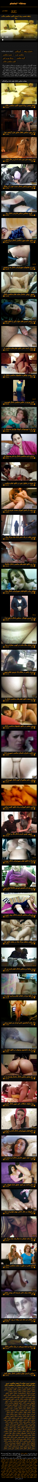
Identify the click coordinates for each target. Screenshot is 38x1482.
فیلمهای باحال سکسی (28, 1443)
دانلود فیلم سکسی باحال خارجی (25, 1399)
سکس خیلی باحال (24, 1422)
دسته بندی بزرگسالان (14, 11)
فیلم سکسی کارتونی (18, 1469)
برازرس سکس (12, 1465)
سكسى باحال (18, 1412)
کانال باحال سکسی (21, 1448)
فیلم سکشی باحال (25, 1441)
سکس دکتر (17, 1477)
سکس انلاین (34, 1459)
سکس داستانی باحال (11, 1422)
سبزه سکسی (7, 55)
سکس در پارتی (23, 1467)
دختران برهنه (28, 51)
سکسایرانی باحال (10, 1426)
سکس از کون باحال (29, 1416)
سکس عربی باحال (29, 1424)
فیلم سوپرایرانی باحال (19, 1439)
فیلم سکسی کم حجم (31, 1471)
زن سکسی (25, 1464)
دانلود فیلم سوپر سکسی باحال (17, 1395)
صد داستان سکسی (22, 1465)
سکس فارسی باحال (16, 1424)
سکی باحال (12, 1427)
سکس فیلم (10, 1474)
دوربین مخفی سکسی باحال (22, 1407)
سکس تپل (31, 1474)
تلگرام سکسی (21, 1461)
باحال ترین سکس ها (14, 1387)
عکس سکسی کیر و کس (14, 1464)
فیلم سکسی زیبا (27, 1468)
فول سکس (17, 1474)
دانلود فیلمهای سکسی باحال (13, 1403)
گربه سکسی (21, 58)
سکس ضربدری (21, 1462)
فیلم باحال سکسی (12, 1435)
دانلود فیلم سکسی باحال (12, 1397)
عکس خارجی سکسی (7, 1459)
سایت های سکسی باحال (23, 1410)
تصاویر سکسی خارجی (8, 1477)
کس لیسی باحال (9, 1448)
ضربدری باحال (30, 1431)
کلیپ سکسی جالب (9, 61)
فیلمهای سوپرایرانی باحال (13, 1443)
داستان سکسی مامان (13, 1467)
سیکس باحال (18, 1429)
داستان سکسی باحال (24, 1391)
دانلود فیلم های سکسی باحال (18, 1401)
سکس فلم (26, 1475)
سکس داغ (30, 1465)
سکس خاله (9, 1471)
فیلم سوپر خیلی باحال (17, 1437)
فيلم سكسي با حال (25, 1435)
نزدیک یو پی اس (8, 58)
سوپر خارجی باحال (24, 1414)
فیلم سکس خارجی (7, 1469)
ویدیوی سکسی (13, 1462)
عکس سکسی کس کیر (11, 1472)
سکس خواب (4, 1462)
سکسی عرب (19, 55)
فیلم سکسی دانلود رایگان (25, 1472)
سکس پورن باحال (22, 1426)
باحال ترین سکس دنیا (28, 1387)
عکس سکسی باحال (19, 1431)
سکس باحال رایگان (10, 1418)
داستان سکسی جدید (11, 1461)
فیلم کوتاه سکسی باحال (11, 1441)
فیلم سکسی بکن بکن (31, 1461)
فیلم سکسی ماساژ (6, 1475)
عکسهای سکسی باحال (19, 1433)
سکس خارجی (32, 1464)
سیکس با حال (26, 1429)
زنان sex (23, 1477)
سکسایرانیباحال (30, 1427)
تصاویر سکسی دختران (19, 1471)
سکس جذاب (29, 1462)
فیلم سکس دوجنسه (17, 1468)
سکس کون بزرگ (29, 1469)
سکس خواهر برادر (32, 1477)
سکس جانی (4, 1465)
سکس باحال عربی (29, 1420)
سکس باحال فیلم (17, 1420)
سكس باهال (27, 1412)
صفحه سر (4, 10)
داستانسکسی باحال (20, 1393)
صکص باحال (9, 1429)
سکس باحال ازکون (16, 1416)
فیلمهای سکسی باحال (28, 1445)
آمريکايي (18, 51)
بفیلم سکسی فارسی (17, 1475)
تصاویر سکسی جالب (19, 1389)
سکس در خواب (7, 1468)
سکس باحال (19, 3)
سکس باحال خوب (22, 1418)
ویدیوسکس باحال (13, 1446)
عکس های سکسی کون (19, 1459)
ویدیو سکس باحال (25, 1446)
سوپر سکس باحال (11, 1414)
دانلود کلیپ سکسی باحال (27, 1405)
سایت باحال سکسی (20, 1408)
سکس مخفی (24, 1474)
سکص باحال (21, 1427)
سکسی (28, 1459)
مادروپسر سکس (32, 1467)
